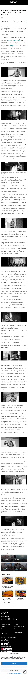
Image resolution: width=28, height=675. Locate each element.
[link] (1, 619)
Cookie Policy (8, 673)
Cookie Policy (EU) (18, 632)
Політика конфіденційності (16, 673)
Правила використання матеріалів (20, 629)
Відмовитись (14, 666)
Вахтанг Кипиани (15, 45)
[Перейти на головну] (14, 2)
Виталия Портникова (13, 40)
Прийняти (14, 663)
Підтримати (4, 633)
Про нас (16, 624)
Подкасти (3, 628)
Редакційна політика (19, 626)
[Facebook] (14, 21)
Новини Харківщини (6, 624)
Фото (2, 631)
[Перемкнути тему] (24, 671)
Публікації (3, 626)
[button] (26, 653)
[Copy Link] (25, 21)
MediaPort (3, 6)
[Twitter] (18, 21)
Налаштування (14, 670)
